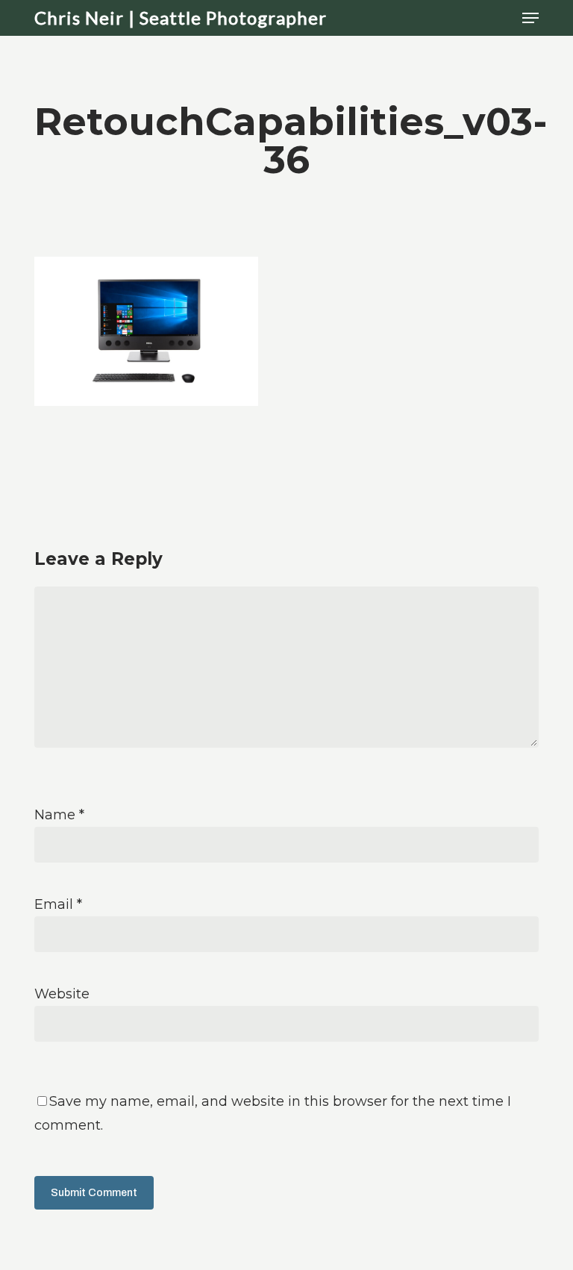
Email (58, 904)
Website (62, 994)
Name (59, 815)
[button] (530, 17)
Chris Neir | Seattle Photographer (180, 18)
